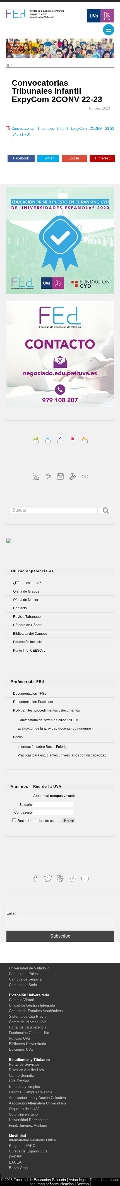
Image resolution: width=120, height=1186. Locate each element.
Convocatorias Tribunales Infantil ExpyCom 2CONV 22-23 (57, 91)
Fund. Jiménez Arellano (28, 1125)
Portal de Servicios (24, 1064)
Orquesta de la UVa (24, 1109)
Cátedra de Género (27, 625)
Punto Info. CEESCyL (29, 650)
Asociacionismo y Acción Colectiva (37, 1098)
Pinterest (102, 158)
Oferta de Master (25, 600)
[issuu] (61, 882)
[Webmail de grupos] (73, 444)
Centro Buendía (21, 1075)
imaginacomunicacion (55, 1184)
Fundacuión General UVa (29, 1033)
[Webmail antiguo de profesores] (48, 444)
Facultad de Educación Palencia (40, 1180)
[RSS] (36, 480)
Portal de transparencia (27, 1027)
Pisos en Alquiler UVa (26, 1070)
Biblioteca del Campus (30, 634)
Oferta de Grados (26, 591)
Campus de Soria (23, 985)
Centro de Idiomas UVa (27, 1022)
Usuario (26, 805)
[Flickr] (84, 480)
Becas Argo (18, 1168)
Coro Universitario (23, 1114)
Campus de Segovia (25, 979)
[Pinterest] (48, 480)
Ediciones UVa (21, 1049)
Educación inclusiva (28, 642)
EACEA (15, 1162)
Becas (18, 737)
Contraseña (23, 812)
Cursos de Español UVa (28, 1151)
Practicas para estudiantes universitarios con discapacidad (62, 755)
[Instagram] (61, 480)
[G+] (73, 480)
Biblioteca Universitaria (27, 1044)
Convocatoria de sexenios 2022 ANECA (48, 720)
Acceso (82, 1184)
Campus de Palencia (25, 974)
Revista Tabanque (27, 617)
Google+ (74, 158)
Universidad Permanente (29, 1120)
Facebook (21, 158)
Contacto (20, 608)
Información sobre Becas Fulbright (43, 747)
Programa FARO (22, 1146)
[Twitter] (48, 882)
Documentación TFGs (29, 693)
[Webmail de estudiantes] (36, 444)
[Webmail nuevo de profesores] (61, 444)
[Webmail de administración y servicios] (84, 444)
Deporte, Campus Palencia (30, 1092)
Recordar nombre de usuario (39, 821)
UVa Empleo (19, 1081)
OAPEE (15, 1157)
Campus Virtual (21, 1000)
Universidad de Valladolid (29, 968)
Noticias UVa (19, 1038)
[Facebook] (36, 882)
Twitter (48, 158)
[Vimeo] (73, 882)
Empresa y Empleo (24, 1087)
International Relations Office (32, 1140)
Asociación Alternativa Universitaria (37, 1103)
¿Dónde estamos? (27, 583)
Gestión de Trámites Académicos (36, 1011)
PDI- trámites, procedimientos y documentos (46, 710)
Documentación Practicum (33, 702)
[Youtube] (84, 882)
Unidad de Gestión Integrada (32, 1005)
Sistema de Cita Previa (27, 1016)
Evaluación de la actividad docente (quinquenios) (55, 728)
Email (11, 913)
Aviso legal (78, 1180)
